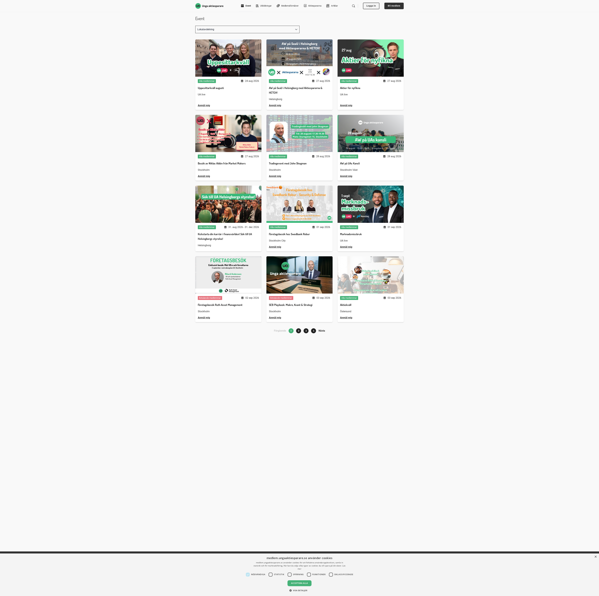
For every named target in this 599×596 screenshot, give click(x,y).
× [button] (595, 557)
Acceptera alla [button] (299, 583)
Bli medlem (394, 6)
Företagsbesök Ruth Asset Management (220, 304)
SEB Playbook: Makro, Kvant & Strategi (290, 304)
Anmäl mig (204, 105)
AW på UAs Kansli (350, 163)
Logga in (371, 6)
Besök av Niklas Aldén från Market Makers (222, 163)
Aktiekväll (345, 304)
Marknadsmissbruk (351, 234)
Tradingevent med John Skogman (288, 163)
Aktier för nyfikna (350, 88)
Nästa (322, 330)
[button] (299, 590)
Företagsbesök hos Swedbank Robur (289, 234)
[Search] (353, 6)
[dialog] (299, 574)
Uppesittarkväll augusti (211, 88)
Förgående (280, 330)
